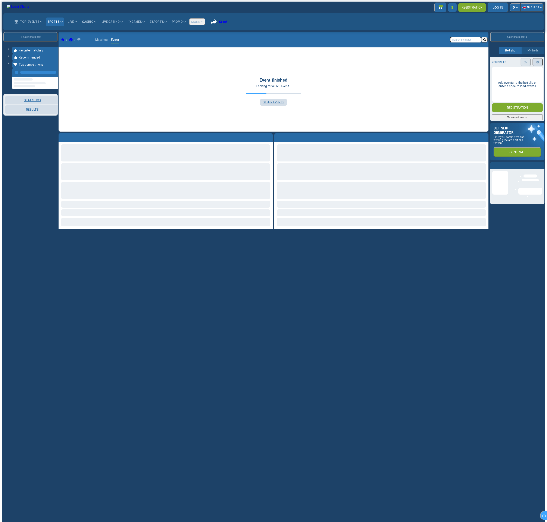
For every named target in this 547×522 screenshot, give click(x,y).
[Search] (485, 40)
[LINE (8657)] (62, 39)
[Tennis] (71, 39)
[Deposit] (452, 7)
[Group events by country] (54, 116)
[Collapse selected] (48, 116)
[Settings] (515, 7)
